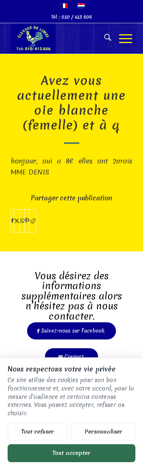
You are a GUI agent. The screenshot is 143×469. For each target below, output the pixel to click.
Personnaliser (103, 431)
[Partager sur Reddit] (32, 221)
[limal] (59, 38)
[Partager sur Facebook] (12, 221)
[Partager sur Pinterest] (27, 221)
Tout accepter (71, 453)
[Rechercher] (103, 38)
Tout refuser (37, 431)
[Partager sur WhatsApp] (22, 221)
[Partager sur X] (16, 221)
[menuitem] (103, 38)
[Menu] (121, 38)
